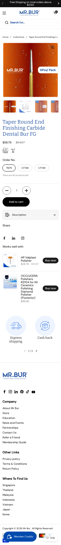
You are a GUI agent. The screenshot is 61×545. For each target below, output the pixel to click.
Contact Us (9, 432)
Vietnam (8, 504)
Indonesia (9, 500)
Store (6, 413)
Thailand (8, 490)
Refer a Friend (11, 437)
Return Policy (11, 468)
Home (5, 37)
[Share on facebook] (5, 238)
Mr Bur (26, 528)
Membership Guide (14, 442)
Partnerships (10, 427)
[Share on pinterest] (14, 238)
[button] (55, 13)
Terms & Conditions (15, 464)
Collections (18, 37)
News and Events (13, 423)
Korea (6, 514)
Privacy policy (11, 459)
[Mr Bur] (30, 13)
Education (9, 418)
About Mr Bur (11, 408)
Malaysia (8, 495)
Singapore (9, 485)
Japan (6, 509)
